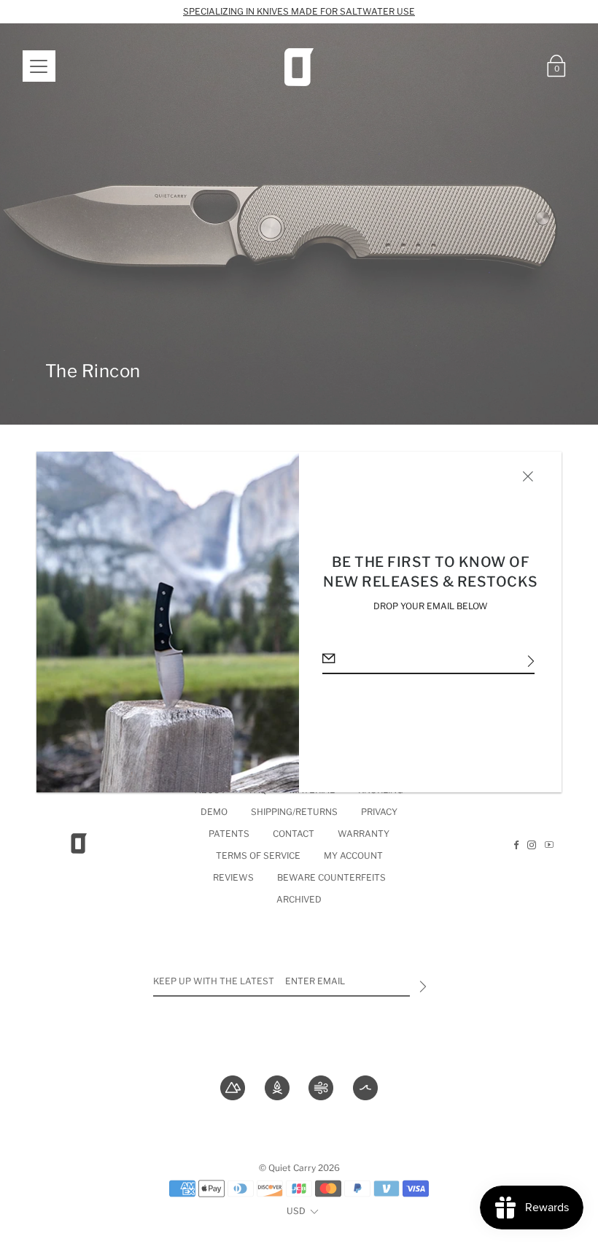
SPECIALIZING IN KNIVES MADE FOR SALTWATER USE (299, 11)
